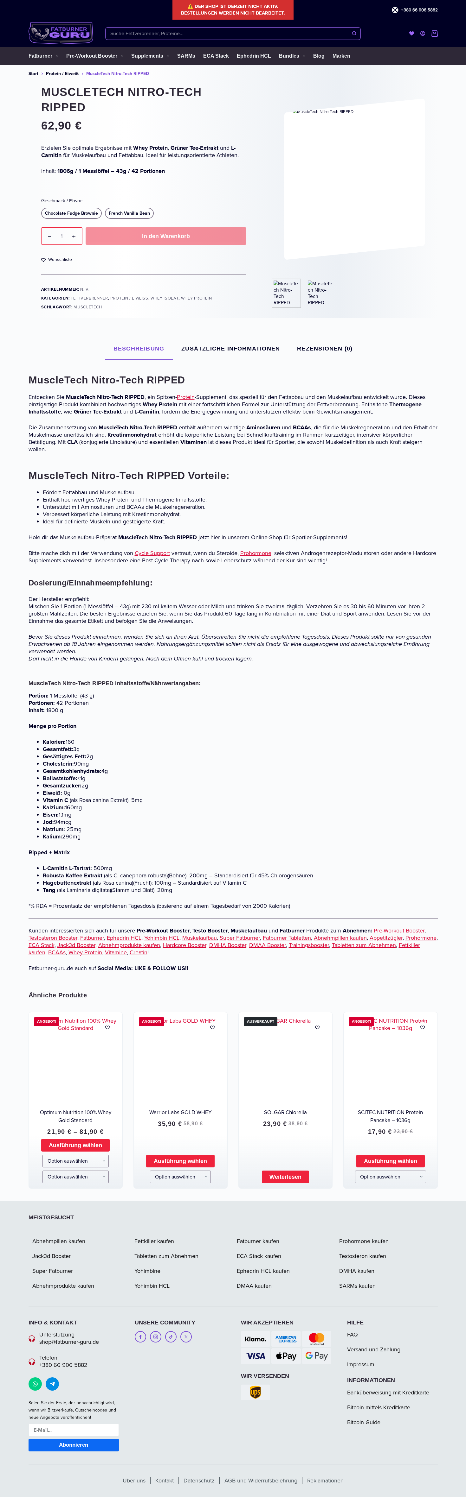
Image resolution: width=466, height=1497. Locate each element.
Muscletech (88, 307)
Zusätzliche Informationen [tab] (230, 348)
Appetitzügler (386, 938)
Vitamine (116, 952)
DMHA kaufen (356, 1271)
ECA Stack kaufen (259, 1256)
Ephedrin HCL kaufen (263, 1271)
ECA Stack (216, 56)
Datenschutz (199, 1480)
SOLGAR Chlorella (285, 1112)
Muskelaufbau (199, 938)
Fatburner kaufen (258, 1241)
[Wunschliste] (411, 33)
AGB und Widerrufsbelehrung (260, 1480)
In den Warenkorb (166, 236)
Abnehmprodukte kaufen (129, 945)
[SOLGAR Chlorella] (285, 1059)
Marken (341, 56)
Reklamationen (325, 1480)
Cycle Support (152, 553)
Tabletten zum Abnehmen (364, 945)
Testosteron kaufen (362, 1256)
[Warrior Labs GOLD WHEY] (180, 1059)
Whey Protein (197, 298)
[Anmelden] (422, 33)
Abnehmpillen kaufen (340, 938)
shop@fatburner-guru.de (69, 1342)
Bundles (289, 56)
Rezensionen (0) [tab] (325, 348)
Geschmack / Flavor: (62, 200)
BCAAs (57, 952)
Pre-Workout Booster (91, 56)
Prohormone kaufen (364, 1241)
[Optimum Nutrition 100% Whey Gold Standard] (75, 1059)
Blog (319, 56)
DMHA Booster (227, 945)
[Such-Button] (354, 33)
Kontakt (164, 1480)
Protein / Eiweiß (129, 298)
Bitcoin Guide (363, 1422)
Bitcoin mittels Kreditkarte (378, 1407)
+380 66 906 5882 (419, 9)
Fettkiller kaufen (154, 1241)
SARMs (186, 56)
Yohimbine (147, 1271)
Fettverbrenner (89, 298)
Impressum (360, 1364)
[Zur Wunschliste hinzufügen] (107, 1027)
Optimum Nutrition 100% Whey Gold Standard (75, 1116)
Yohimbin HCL (161, 938)
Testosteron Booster (53, 938)
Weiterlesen (285, 1177)
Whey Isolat (164, 298)
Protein (186, 397)
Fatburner (40, 56)
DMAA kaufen (254, 1286)
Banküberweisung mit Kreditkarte (388, 1392)
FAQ (352, 1334)
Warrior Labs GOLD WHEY (180, 1112)
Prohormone (255, 553)
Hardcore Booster (184, 945)
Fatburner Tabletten (287, 938)
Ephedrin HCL (254, 56)
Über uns (134, 1480)
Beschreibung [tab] (138, 348)
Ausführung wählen (75, 1145)
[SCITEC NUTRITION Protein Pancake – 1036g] (390, 1059)
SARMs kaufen (357, 1286)
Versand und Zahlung (373, 1349)
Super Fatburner (240, 938)
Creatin (138, 952)
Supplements (147, 56)
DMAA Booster (267, 945)
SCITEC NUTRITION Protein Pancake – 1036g (390, 1116)
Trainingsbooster (309, 945)
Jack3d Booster (76, 945)
